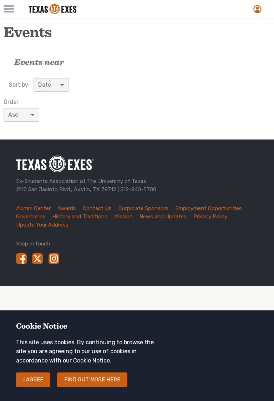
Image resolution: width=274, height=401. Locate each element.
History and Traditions (79, 216)
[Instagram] (54, 258)
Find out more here (92, 379)
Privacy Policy (210, 216)
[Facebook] (21, 258)
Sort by (18, 85)
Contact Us (97, 208)
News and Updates (163, 216)
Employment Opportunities (208, 208)
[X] (37, 258)
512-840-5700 (138, 189)
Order (11, 102)
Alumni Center (33, 208)
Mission (123, 216)
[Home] (95, 9)
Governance (30, 216)
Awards (66, 208)
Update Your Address (42, 225)
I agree (33, 379)
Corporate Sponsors (143, 208)
